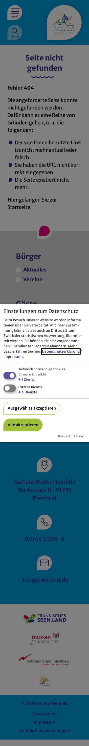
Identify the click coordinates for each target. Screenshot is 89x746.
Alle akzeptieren (23, 424)
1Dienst (26, 379)
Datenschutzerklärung (61, 351)
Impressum (13, 356)
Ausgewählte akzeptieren (32, 408)
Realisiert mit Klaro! (71, 436)
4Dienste (27, 392)
